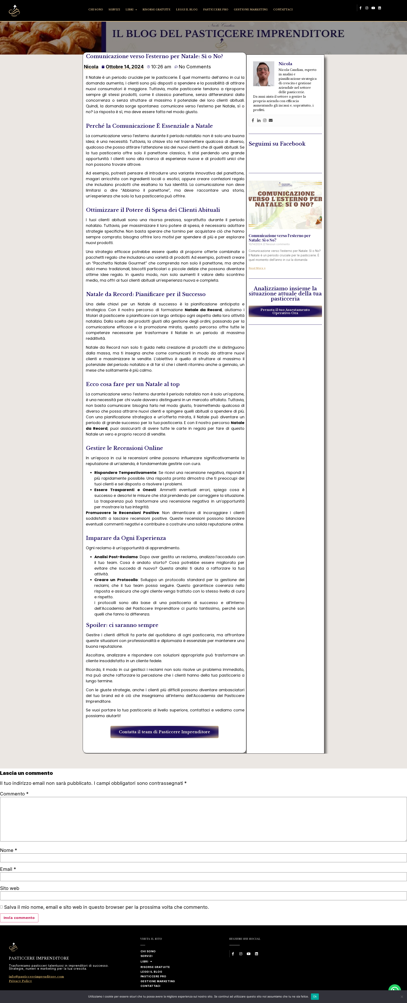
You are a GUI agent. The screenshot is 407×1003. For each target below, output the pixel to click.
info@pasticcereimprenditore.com (36, 976)
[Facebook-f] (360, 8)
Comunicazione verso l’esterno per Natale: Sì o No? (280, 238)
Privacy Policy (20, 981)
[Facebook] (253, 120)
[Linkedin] (379, 8)
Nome (8, 850)
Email (8, 869)
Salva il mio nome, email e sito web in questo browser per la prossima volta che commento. (106, 907)
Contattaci (283, 9)
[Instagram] (367, 8)
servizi (114, 9)
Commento (14, 793)
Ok (315, 996)
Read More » (257, 268)
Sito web (9, 888)
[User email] (271, 120)
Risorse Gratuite (156, 9)
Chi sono (95, 9)
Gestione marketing (251, 9)
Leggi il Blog (187, 9)
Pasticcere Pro (215, 9)
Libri (129, 9)
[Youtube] (373, 8)
